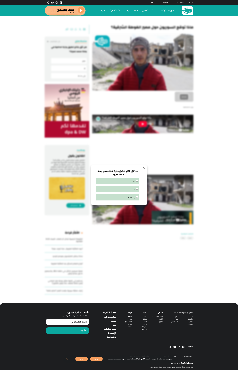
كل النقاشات (54, 41)
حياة (128, 10)
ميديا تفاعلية (110, 329)
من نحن (191, 2)
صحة (154, 10)
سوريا (190, 238)
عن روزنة (175, 356)
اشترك (83, 331)
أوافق (96, 359)
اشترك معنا (180, 2)
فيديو (145, 321)
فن (131, 319)
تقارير (191, 316)
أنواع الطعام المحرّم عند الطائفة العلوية (67, 263)
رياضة (130, 316)
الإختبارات (112, 333)
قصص (191, 321)
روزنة (183, 238)
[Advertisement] (142, 155)
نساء (136, 10)
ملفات (145, 319)
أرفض (81, 359)
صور (114, 325)
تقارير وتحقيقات (167, 10)
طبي (176, 316)
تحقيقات (190, 319)
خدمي (145, 10)
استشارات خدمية (157, 316)
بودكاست (111, 337)
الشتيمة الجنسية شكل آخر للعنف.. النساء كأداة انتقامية (64, 240)
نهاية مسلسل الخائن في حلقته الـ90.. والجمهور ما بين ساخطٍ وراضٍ (64, 272)
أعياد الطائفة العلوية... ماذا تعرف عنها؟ (67, 248)
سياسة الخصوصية (187, 356)
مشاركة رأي (110, 317)
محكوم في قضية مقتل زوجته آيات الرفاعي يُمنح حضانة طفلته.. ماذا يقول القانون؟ (65, 282)
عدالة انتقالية (116, 10)
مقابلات (144, 327)
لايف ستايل (174, 321)
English (165, 2)
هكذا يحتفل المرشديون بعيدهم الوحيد (68, 256)
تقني (161, 319)
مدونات (191, 324)
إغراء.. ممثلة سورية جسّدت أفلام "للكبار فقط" (64, 290)
